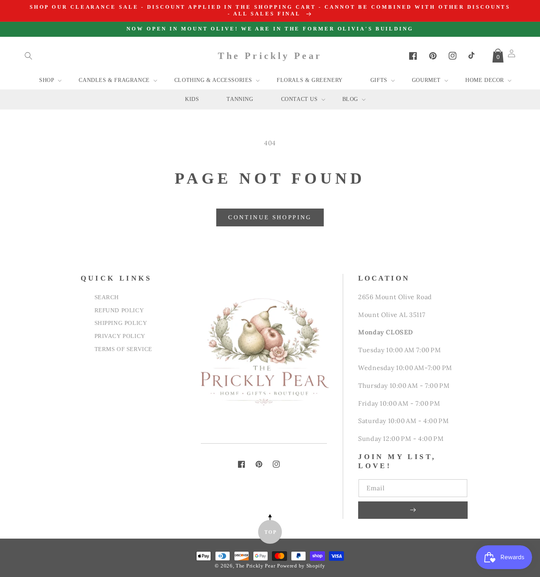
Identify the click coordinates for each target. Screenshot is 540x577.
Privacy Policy (119, 335)
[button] (28, 56)
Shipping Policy (120, 322)
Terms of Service (123, 348)
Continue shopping (270, 217)
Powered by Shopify (301, 566)
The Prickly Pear (255, 566)
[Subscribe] (412, 510)
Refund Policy (119, 310)
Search (106, 297)
